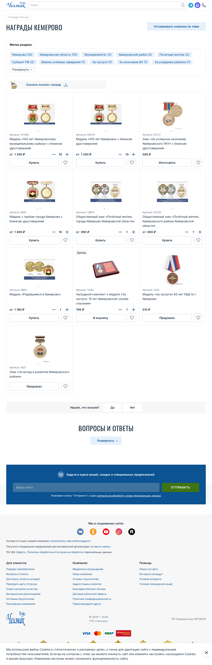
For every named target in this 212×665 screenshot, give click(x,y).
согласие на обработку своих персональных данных (129, 495)
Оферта (21, 552)
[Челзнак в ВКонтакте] (80, 532)
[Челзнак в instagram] (119, 532)
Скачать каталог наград (44, 84)
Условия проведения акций (155, 584)
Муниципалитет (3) (97, 54)
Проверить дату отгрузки (21, 584)
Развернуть (21, 69)
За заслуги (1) (102, 62)
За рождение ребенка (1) (172, 62)
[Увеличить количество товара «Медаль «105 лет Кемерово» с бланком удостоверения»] (133, 154)
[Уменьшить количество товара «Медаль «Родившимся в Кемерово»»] (53, 309)
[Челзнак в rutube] (131, 532)
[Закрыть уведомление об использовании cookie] (206, 652)
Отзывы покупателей (86, 579)
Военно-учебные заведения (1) (63, 62)
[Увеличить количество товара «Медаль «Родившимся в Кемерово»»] (67, 309)
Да (112, 407)
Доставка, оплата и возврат (23, 579)
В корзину (100, 318)
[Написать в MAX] (197, 5)
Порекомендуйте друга (87, 603)
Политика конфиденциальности (92, 598)
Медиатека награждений (88, 569)
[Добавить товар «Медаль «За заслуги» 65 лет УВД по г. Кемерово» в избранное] (198, 318)
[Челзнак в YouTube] (106, 532)
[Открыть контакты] (204, 5)
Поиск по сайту (148, 569)
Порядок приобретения (20, 569)
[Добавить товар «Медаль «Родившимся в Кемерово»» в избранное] (65, 318)
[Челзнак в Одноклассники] (93, 532)
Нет (132, 407)
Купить (34, 162)
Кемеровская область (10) (58, 54)
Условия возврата (150, 579)
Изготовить (167, 162)
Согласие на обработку (69, 552)
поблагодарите (81, 540)
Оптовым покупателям (20, 598)
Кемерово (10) (22, 54)
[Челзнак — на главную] (16, 5)
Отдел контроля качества (22, 588)
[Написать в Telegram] (191, 5)
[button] (104, 5)
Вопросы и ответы (17, 574)
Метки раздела (21, 44)
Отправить (180, 487)
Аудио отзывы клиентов (87, 584)
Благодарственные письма (89, 588)
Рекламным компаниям (20, 603)
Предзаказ (167, 318)
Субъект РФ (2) (23, 62)
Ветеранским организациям (23, 593)
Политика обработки (40, 552)
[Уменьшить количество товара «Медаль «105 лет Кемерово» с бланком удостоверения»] (120, 154)
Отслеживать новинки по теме (176, 26)
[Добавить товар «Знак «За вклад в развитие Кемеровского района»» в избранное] (65, 386)
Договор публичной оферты (89, 593)
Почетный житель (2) (174, 54)
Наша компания (82, 574)
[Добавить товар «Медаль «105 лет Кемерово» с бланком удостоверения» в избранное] (132, 163)
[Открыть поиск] (183, 5)
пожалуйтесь (58, 540)
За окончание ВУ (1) (133, 62)
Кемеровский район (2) (135, 54)
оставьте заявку (100, 546)
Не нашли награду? (151, 574)
